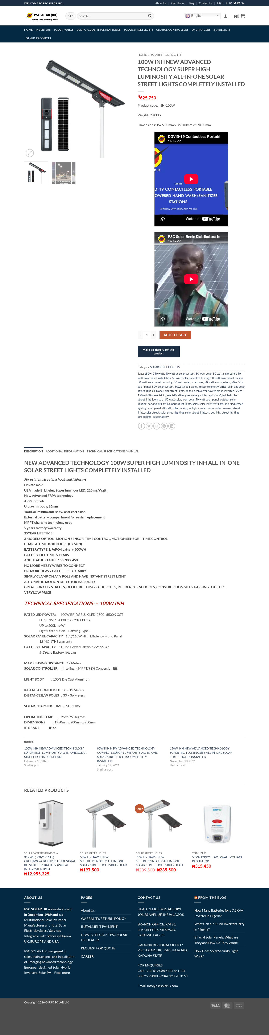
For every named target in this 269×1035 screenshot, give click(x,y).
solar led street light (211, 404)
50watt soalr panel (186, 386)
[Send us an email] (238, 3)
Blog (191, 3)
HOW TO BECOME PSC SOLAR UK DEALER (104, 937)
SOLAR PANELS (64, 29)
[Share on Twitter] (149, 426)
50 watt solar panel (224, 373)
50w (234, 382)
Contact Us (205, 3)
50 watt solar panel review (227, 378)
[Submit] (149, 16)
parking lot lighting (159, 404)
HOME (28, 29)
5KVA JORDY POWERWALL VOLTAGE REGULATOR (217, 859)
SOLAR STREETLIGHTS (138, 29)
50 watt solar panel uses (188, 382)
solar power (207, 408)
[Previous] (31, 104)
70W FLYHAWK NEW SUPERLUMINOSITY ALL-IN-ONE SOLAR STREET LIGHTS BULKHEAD (159, 861)
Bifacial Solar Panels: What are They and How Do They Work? (216, 940)
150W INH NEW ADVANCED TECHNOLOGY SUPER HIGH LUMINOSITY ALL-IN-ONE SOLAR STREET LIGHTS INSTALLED (201, 753)
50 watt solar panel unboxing (155, 382)
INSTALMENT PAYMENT (99, 926)
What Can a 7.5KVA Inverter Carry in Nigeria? (219, 926)
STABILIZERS (222, 29)
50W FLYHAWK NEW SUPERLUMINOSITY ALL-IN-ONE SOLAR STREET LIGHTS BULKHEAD (103, 861)
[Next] (124, 104)
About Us (160, 3)
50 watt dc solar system (179, 373)
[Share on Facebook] (141, 426)
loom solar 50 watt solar (166, 399)
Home (142, 54)
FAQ (219, 3)
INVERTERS (43, 29)
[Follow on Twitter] (234, 3)
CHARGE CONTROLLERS (172, 29)
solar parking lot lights (185, 408)
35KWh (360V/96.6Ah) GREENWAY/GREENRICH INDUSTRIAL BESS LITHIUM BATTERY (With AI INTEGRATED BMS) (50, 863)
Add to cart (175, 335)
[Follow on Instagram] (230, 3)
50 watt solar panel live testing (190, 378)
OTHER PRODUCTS (38, 38)
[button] (225, 16)
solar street (152, 412)
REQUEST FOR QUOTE (98, 948)
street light (214, 412)
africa (223, 386)
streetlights (145, 416)
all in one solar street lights (168, 391)
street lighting (230, 412)
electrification (175, 395)
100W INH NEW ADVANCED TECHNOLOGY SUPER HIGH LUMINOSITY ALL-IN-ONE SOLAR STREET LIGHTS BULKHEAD (55, 753)
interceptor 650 (211, 395)
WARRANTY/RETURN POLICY (103, 918)
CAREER (87, 956)
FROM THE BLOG (212, 897)
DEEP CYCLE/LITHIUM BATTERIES (98, 29)
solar (195, 404)
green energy (193, 395)
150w (148, 373)
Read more (62, 972)
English (196, 15)
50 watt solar (204, 373)
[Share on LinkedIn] (171, 426)
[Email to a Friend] (156, 426)
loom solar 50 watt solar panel (200, 399)
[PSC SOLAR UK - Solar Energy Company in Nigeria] (41, 16)
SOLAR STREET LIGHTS (166, 54)
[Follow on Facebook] (226, 3)
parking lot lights (181, 404)
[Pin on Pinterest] (164, 426)
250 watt (158, 373)
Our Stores (177, 3)
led (224, 395)
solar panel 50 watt (159, 408)
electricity (160, 395)
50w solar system (162, 386)
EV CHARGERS (201, 29)
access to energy (209, 386)
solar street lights (195, 412)
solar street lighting (172, 412)
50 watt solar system (217, 382)
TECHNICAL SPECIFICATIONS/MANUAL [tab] (113, 451)
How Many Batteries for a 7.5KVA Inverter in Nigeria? (218, 913)
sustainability (161, 416)
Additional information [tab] (65, 451)
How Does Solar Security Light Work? (216, 953)
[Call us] (242, 3)
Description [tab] (33, 451)
